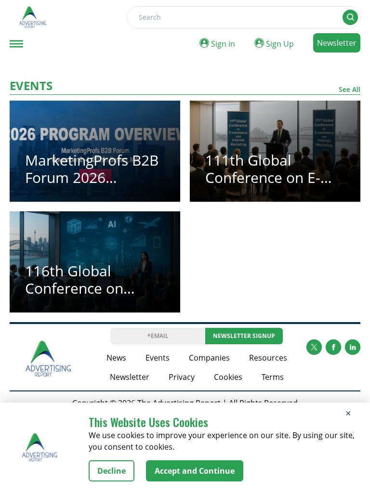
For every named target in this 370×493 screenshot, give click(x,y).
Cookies (228, 377)
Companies (209, 357)
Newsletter (337, 43)
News (116, 357)
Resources (268, 357)
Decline (111, 471)
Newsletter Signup (244, 336)
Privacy (182, 377)
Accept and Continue (195, 471)
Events (157, 357)
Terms (273, 377)
